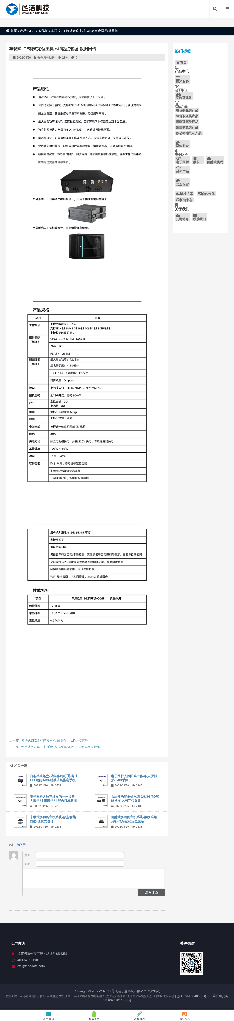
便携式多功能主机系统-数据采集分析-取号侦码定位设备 (60, 747)
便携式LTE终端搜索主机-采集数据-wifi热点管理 (54, 740)
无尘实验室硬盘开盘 (139, 996)
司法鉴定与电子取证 (59, 996)
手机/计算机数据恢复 (32, 996)
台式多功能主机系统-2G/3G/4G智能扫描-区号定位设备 (135, 798)
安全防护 (41, 31)
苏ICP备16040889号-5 (193, 996)
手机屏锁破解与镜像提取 (89, 996)
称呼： (29, 855)
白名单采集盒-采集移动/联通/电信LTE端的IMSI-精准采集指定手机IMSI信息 (54, 780)
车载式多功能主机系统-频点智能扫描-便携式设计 (53, 819)
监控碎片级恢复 (115, 996)
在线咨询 (94, 1018)
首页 (14, 31)
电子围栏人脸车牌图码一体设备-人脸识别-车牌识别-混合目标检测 (53, 798)
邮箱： (29, 863)
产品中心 (26, 31)
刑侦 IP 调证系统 (164, 996)
